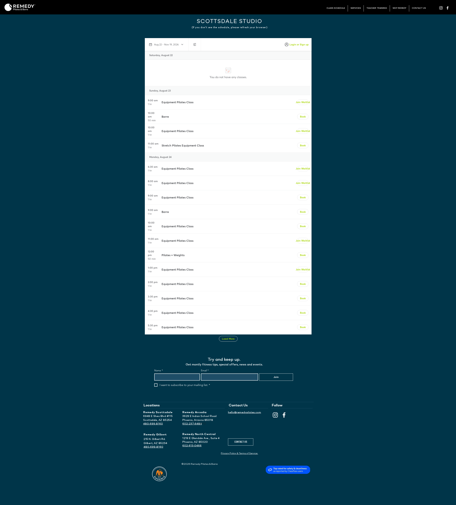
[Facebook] (284, 415)
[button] (336, 8)
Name (158, 370)
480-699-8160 (153, 424)
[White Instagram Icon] (441, 8)
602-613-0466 (192, 445)
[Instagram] (275, 415)
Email (205, 370)
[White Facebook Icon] (447, 8)
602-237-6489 (192, 424)
